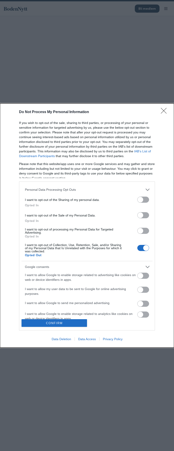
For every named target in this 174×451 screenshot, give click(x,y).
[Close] (165, 112)
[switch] (143, 200)
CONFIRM (54, 323)
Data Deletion (61, 339)
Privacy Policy (113, 339)
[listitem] (87, 189)
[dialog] (87, 225)
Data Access (87, 339)
